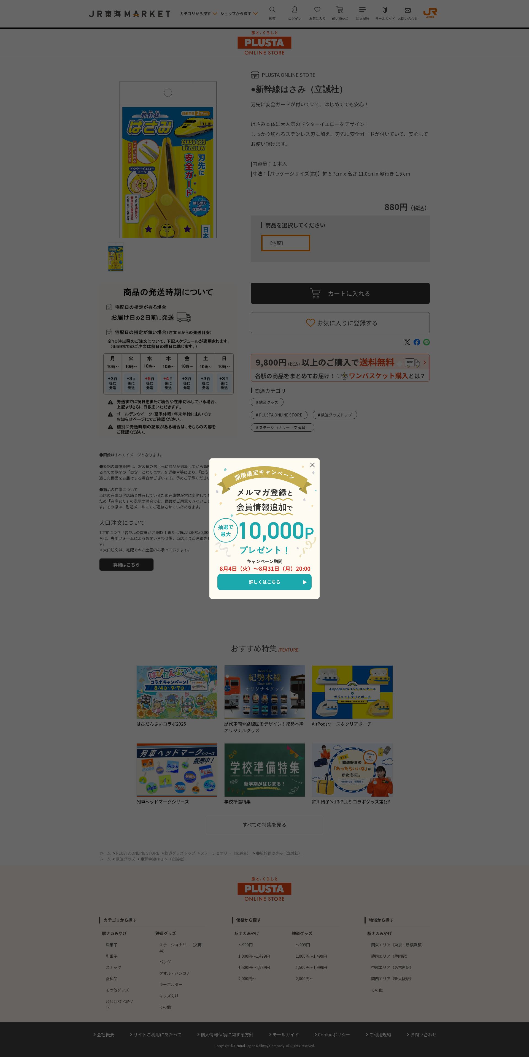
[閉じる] (312, 465)
